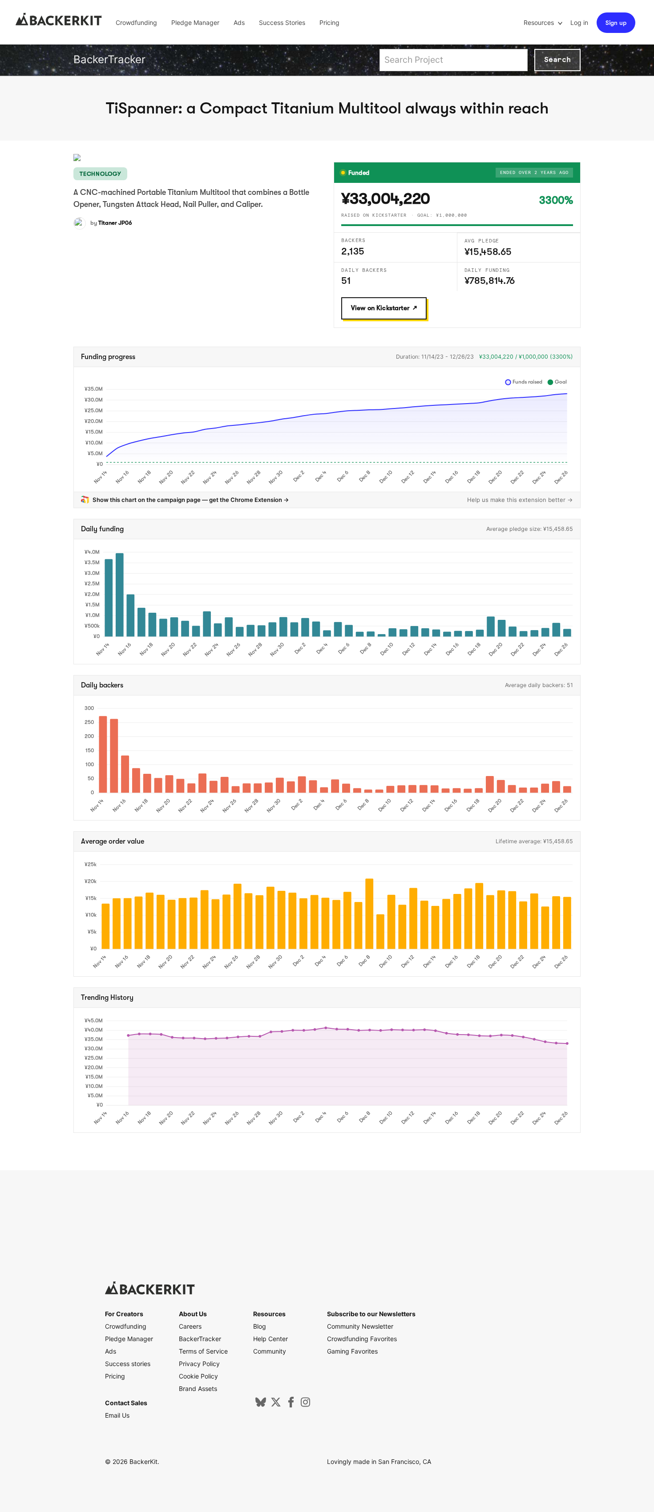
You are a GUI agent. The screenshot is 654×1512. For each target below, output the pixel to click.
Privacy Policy (199, 1363)
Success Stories (282, 22)
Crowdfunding (136, 22)
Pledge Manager (195, 22)
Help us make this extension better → (520, 499)
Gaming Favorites (352, 1351)
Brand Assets (198, 1388)
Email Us (117, 1415)
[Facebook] (291, 1405)
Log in (579, 22)
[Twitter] (275, 1405)
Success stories (127, 1363)
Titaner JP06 (115, 222)
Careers (190, 1326)
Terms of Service (203, 1351)
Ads (239, 22)
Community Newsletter (360, 1326)
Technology (100, 174)
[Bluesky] (260, 1405)
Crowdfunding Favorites (362, 1338)
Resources (540, 22)
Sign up (616, 22)
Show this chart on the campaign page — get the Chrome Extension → (191, 499)
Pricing (329, 22)
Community (269, 1351)
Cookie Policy (198, 1376)
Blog (259, 1326)
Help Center (270, 1338)
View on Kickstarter (380, 308)
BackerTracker (109, 59)
